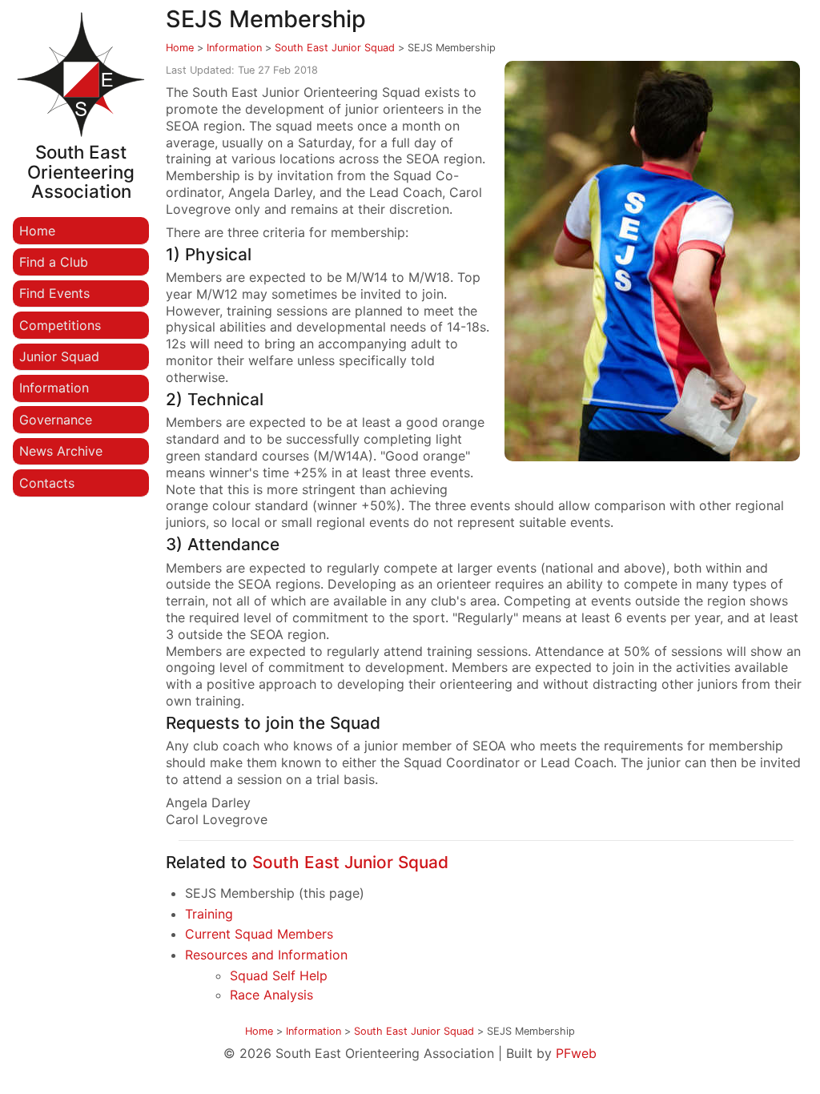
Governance (55, 420)
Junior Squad (59, 356)
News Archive (60, 451)
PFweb (576, 1053)
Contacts (46, 483)
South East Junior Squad (335, 48)
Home (37, 231)
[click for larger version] (652, 261)
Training (209, 914)
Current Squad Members (259, 934)
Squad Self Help (279, 975)
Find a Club (53, 262)
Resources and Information (266, 955)
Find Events (54, 293)
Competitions (60, 325)
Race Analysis (271, 995)
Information (54, 388)
